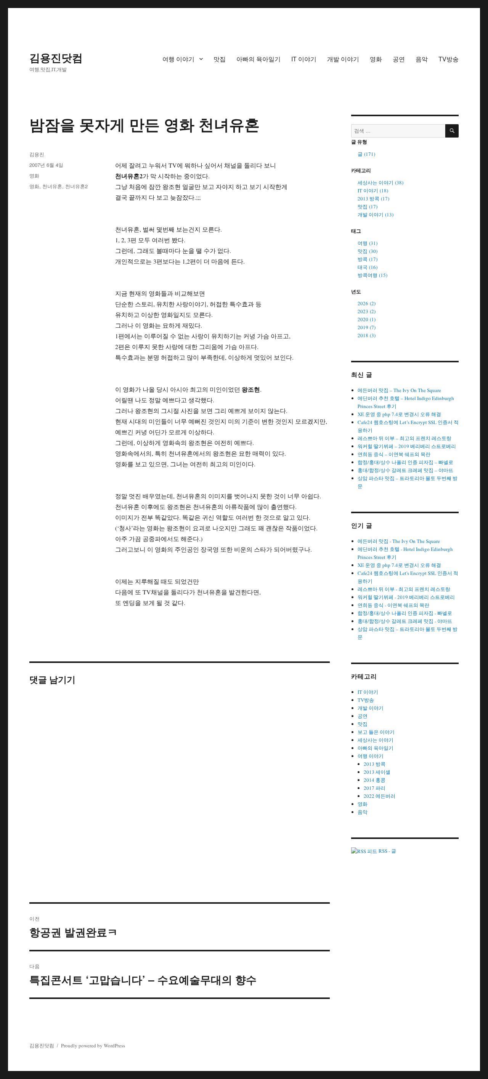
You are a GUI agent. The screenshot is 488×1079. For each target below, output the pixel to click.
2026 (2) (367, 303)
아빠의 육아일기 (258, 58)
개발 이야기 (343, 58)
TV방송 (448, 58)
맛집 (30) (367, 251)
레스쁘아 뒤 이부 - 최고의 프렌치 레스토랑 (404, 589)
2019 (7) (367, 327)
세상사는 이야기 (375, 739)
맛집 (220, 58)
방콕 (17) (367, 259)
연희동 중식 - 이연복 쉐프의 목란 (393, 605)
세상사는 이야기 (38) (380, 182)
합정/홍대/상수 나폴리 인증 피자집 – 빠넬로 (405, 462)
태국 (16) (367, 267)
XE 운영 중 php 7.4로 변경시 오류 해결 (399, 414)
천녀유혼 (52, 186)
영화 (376, 58)
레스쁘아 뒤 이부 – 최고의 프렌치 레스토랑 (404, 438)
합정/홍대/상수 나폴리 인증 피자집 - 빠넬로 (405, 613)
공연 (399, 58)
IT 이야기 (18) (373, 190)
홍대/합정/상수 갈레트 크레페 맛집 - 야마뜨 (405, 621)
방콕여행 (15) (372, 275)
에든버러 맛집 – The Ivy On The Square (399, 390)
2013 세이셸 (377, 771)
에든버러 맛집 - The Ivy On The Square (399, 541)
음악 (422, 58)
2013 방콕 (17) (373, 198)
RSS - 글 (386, 850)
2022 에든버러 (379, 795)
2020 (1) (367, 319)
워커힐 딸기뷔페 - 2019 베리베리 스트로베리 (406, 597)
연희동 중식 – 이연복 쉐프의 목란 (394, 454)
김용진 (36, 154)
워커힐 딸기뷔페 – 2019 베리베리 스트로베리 (407, 446)
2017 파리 (374, 787)
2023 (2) (367, 311)
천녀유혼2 (76, 186)
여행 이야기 (178, 58)
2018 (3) (367, 335)
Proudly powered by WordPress (93, 1045)
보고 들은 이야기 (376, 731)
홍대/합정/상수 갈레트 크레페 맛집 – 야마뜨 (405, 470)
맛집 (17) (367, 206)
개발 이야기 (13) (375, 214)
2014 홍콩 (374, 779)
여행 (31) (367, 243)
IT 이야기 (303, 58)
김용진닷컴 (56, 57)
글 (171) (366, 153)
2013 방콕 (374, 763)
